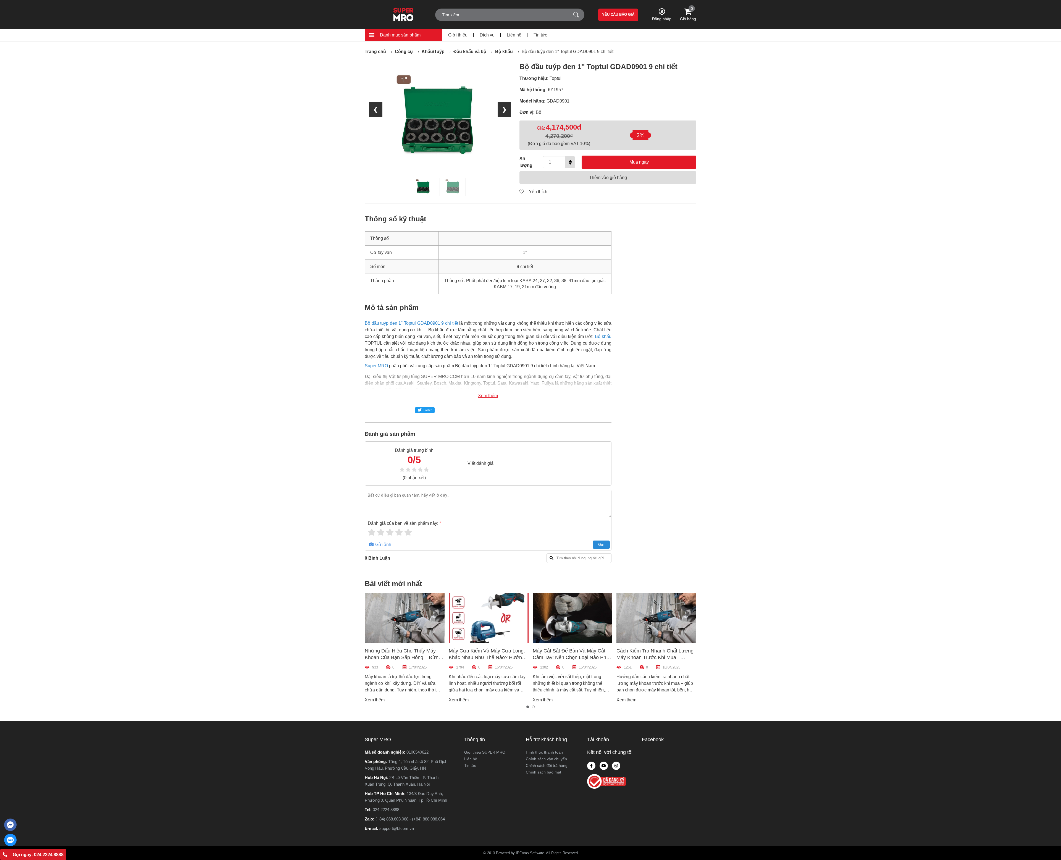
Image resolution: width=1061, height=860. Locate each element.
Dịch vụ (487, 35)
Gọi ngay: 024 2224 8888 (38, 854)
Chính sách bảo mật (543, 772)
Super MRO (376, 365)
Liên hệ (514, 35)
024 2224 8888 (386, 809)
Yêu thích (537, 191)
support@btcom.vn (396, 828)
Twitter (427, 410)
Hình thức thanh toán (544, 752)
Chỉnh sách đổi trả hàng (547, 765)
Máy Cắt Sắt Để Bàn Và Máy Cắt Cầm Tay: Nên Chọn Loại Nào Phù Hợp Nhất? (571, 657)
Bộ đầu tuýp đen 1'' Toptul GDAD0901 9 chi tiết (567, 51)
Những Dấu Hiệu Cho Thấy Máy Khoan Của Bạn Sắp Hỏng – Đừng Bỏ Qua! (403, 657)
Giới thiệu (458, 35)
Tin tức (540, 35)
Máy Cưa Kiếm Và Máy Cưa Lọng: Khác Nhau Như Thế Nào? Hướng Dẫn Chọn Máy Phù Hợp (487, 657)
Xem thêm (488, 395)
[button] (527, 707)
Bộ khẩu (504, 51)
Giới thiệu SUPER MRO (484, 752)
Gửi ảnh (382, 544)
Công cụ (404, 51)
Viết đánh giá (480, 463)
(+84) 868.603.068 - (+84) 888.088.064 (410, 819)
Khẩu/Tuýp (433, 51)
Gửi (601, 544)
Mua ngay (639, 162)
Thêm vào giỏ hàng (608, 177)
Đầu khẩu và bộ (469, 51)
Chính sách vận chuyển (546, 759)
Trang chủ (375, 51)
